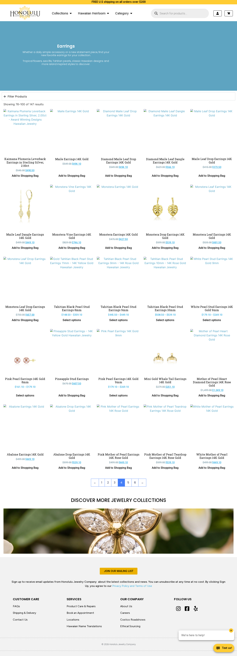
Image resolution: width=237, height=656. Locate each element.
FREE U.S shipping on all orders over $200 (119, 1)
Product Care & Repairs (81, 606)
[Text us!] (223, 649)
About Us (126, 606)
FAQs (16, 606)
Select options (72, 320)
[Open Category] (131, 13)
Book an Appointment (80, 612)
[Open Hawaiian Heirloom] (108, 13)
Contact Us (20, 619)
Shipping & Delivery (24, 612)
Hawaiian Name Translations (84, 626)
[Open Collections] (70, 13)
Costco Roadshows (132, 619)
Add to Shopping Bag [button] (25, 175)
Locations (73, 619)
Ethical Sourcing (130, 626)
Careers (125, 612)
